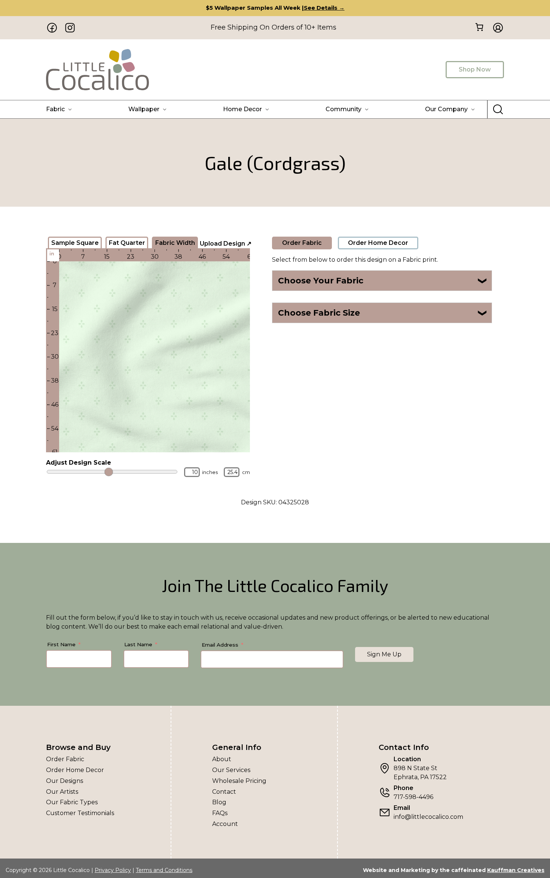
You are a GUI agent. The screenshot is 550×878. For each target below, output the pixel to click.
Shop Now (475, 69)
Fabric (55, 109)
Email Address (220, 645)
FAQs (219, 813)
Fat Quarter (127, 242)
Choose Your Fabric (383, 281)
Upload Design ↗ (225, 243)
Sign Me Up (384, 654)
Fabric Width (175, 242)
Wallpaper (143, 109)
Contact (224, 791)
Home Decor (242, 109)
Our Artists (62, 791)
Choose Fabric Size (383, 313)
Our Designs (64, 780)
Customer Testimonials (80, 813)
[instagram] (70, 28)
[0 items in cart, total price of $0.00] (479, 27)
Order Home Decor (378, 242)
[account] (496, 28)
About (221, 759)
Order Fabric (302, 242)
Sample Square (75, 242)
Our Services (231, 770)
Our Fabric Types (72, 802)
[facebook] (52, 28)
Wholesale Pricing (239, 780)
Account (225, 823)
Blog (219, 802)
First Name (61, 644)
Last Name (138, 644)
